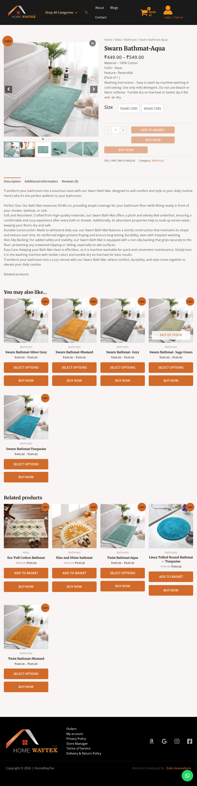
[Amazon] (151, 741)
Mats (118, 39)
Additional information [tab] (41, 181)
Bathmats (130, 39)
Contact (101, 17)
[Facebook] (189, 741)
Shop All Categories (59, 12)
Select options (26, 367)
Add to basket (153, 130)
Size (108, 107)
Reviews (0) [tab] (70, 181)
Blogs (114, 8)
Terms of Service (78, 748)
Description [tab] (12, 181)
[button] (86, 12)
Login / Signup (174, 17)
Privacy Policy (76, 738)
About (99, 8)
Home (108, 39)
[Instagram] (177, 741)
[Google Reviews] (164, 741)
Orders (71, 729)
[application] (75, 12)
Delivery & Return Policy (83, 753)
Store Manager (77, 743)
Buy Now (153, 140)
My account (74, 734)
